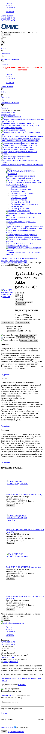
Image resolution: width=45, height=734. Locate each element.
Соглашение (6, 678)
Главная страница (8, 258)
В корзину (19, 299)
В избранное (20, 305)
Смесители (16, 117)
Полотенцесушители (28, 143)
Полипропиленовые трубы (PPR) (14, 263)
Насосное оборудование (33, 136)
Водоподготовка (23, 156)
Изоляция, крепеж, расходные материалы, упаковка (22, 165)
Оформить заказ (7, 695)
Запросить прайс (8, 657)
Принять (5, 618)
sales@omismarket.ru (15, 623)
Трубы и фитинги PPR (18, 261)
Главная (9, 3)
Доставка (9, 9)
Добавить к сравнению (24, 302)
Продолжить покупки (23, 695)
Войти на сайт (7, 16)
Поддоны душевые (26, 149)
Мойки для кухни (24, 147)
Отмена (4, 713)
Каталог (9, 5)
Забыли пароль (7, 727)
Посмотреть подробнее (28, 335)
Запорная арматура (26, 123)
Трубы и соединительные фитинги (20, 126)
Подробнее (5, 374)
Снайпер (22, 685)
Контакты (10, 12)
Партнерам (10, 7)
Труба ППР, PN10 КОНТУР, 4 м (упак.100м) (24, 494)
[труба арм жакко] (8, 297)
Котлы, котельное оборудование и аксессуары (20, 141)
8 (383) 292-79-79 (8, 18)
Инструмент (18, 158)
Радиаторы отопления (30, 145)
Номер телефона (8, 719)
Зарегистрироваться (16, 732)
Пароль (41, 719)
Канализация (19, 130)
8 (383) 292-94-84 (8, 20)
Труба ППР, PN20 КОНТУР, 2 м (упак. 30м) (23, 567)
